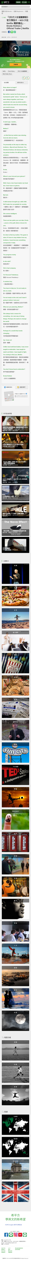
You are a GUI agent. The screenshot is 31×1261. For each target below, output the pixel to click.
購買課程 (18, 2)
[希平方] (5, 2)
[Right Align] (29, 2)
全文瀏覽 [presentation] (6, 82)
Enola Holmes (11, 71)
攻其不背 (3, 1248)
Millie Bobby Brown (7, 74)
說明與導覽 (17, 1249)
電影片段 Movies (7, 11)
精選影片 (3, 1249)
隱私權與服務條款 (19, 1248)
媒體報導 (10, 1252)
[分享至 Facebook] (9, 32)
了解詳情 (15, 64)
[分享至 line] (12, 32)
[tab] (8, 82)
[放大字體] (24, 78)
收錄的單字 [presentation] (22, 387)
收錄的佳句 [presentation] (9, 387)
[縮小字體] (27, 78)
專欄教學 (3, 1252)
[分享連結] (15, 32)
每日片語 (3, 1251)
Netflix (4, 71)
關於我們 (10, 1251)
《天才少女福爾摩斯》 (22, 71)
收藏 (4, 17)
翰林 (9, 1249)
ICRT (9, 1248)
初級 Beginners (18, 11)
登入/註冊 (24, 2)
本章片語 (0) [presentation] (20, 82)
